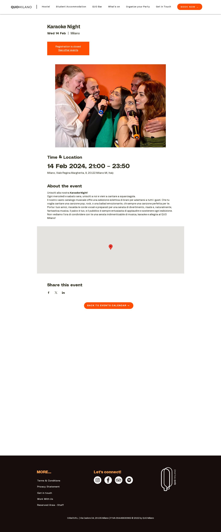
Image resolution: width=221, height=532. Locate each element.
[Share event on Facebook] (48, 292)
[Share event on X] (56, 292)
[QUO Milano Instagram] (97, 480)
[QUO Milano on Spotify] (129, 480)
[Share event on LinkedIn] (63, 292)
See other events (68, 50)
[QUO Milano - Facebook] (108, 480)
